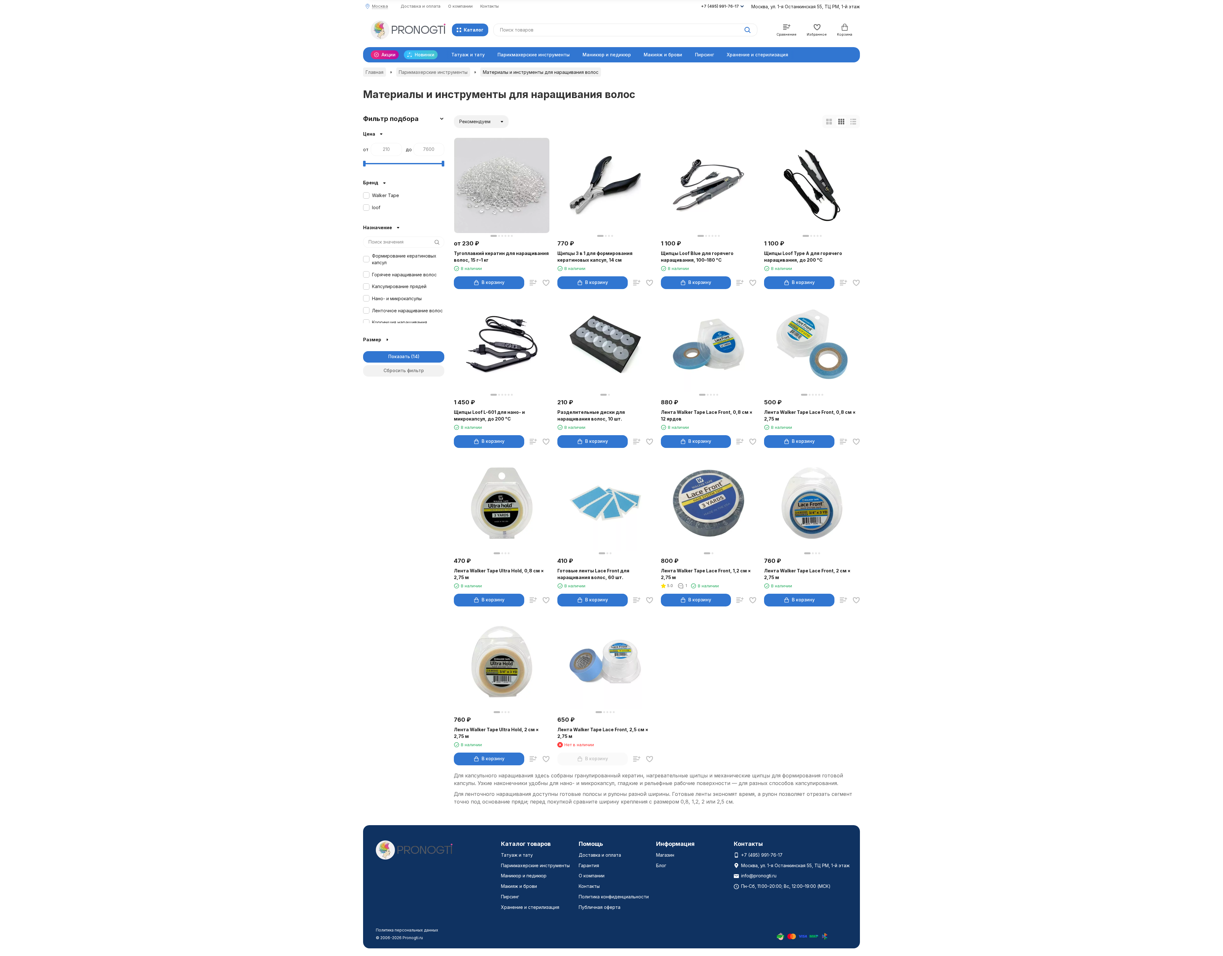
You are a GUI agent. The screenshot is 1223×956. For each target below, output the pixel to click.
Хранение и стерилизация (757, 54)
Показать (399, 356)
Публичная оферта (599, 907)
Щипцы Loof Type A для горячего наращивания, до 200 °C (803, 257)
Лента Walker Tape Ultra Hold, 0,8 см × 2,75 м (499, 574)
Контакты (489, 6)
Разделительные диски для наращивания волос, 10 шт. (591, 415)
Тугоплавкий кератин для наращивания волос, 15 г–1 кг (501, 257)
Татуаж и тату (468, 54)
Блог (661, 865)
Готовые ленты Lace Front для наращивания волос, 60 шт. (593, 574)
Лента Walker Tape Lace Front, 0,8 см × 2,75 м (810, 415)
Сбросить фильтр (403, 370)
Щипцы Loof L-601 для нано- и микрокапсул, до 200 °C (489, 415)
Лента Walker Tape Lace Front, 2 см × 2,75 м (807, 574)
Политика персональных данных (407, 930)
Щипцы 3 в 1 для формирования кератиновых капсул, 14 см (595, 257)
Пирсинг (704, 54)
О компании (460, 6)
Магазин (665, 855)
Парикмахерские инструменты (533, 54)
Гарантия (589, 865)
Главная (374, 72)
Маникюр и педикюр (607, 54)
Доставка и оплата (420, 6)
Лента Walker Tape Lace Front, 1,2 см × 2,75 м (706, 574)
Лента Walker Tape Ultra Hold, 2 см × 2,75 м (496, 733)
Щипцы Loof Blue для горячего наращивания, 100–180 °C (697, 257)
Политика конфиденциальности (614, 896)
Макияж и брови (663, 54)
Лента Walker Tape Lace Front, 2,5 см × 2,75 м (602, 733)
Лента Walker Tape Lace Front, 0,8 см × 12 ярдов (707, 415)
